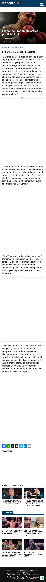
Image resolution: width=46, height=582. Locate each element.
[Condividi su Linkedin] (25, 446)
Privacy (28, 577)
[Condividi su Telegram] (21, 446)
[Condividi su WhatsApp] (8, 446)
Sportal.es (23, 579)
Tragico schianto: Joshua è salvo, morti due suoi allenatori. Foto (33, 533)
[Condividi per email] (29, 446)
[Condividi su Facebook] (4, 446)
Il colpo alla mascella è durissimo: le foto (33, 554)
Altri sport (13, 48)
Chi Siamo (11, 577)
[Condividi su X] (12, 446)
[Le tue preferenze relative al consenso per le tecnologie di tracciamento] (42, 578)
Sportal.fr (32, 579)
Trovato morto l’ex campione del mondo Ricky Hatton (12, 502)
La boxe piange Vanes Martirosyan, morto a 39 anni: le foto (11, 554)
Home (4, 48)
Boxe (4, 27)
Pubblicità (20, 577)
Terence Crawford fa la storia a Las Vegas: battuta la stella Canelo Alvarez (34, 502)
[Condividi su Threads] (16, 446)
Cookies (36, 577)
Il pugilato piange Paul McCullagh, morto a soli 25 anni (12, 532)
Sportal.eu (14, 579)
